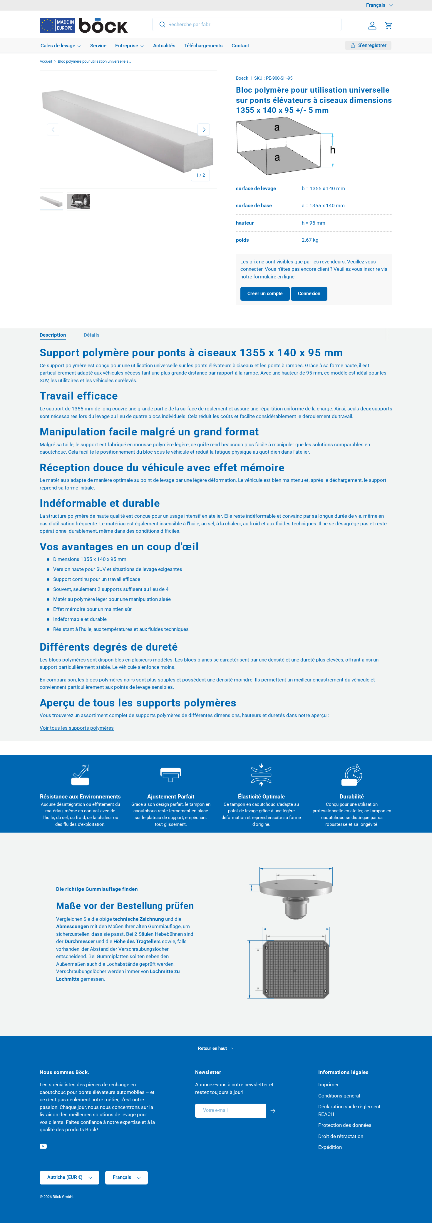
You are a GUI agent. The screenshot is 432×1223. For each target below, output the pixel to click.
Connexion (309, 293)
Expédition (330, 1147)
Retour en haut (213, 1048)
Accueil (46, 62)
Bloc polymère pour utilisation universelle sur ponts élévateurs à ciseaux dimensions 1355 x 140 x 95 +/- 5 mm (95, 62)
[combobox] (247, 24)
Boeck (242, 78)
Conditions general (339, 1096)
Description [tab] (53, 335)
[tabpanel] (216, 539)
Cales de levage (58, 46)
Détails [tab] (92, 335)
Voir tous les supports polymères (77, 728)
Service (98, 46)
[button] (388, 25)
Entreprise (126, 46)
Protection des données (344, 1125)
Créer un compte (265, 293)
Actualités (164, 46)
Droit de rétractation (340, 1136)
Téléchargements (203, 46)
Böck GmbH (63, 1196)
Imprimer (328, 1084)
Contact (240, 46)
